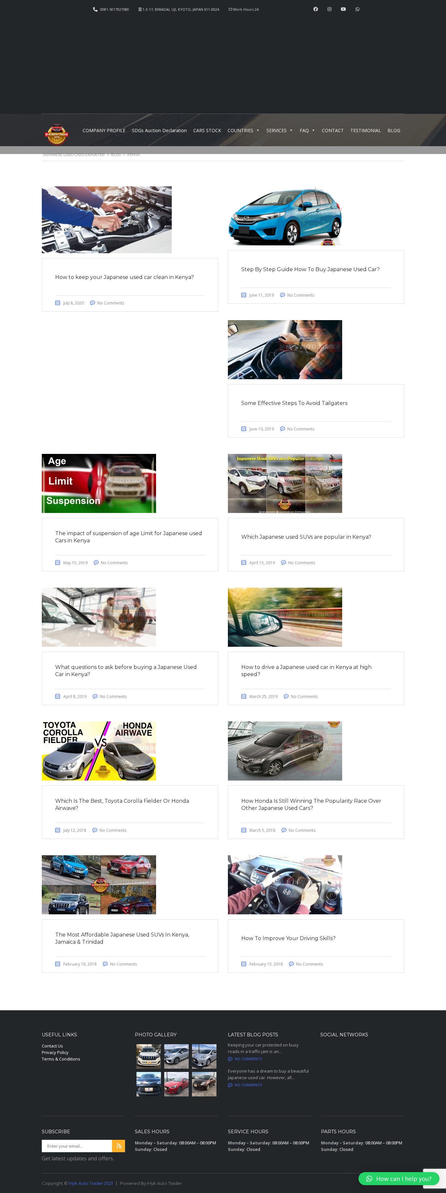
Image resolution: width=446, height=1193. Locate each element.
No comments (248, 1058)
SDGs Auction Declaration (159, 130)
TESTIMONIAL (365, 130)
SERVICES (276, 130)
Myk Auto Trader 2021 (91, 1183)
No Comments (110, 303)
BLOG (394, 130)
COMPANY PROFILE (104, 130)
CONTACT (333, 130)
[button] (398, 1178)
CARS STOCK (207, 130)
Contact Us (52, 1046)
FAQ (304, 130)
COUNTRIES (240, 130)
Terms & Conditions (61, 1059)
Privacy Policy (55, 1052)
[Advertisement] (223, 60)
